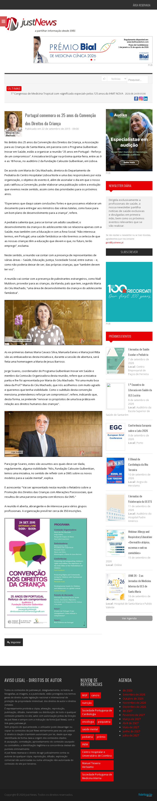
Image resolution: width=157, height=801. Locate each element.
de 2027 (127, 711)
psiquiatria (104, 721)
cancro (95, 695)
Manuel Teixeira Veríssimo (91, 765)
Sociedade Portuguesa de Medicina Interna (97, 776)
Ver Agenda (129, 618)
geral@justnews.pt (114, 242)
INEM (85, 744)
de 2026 (127, 690)
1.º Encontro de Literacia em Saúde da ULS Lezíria (140, 389)
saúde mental (90, 729)
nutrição (87, 703)
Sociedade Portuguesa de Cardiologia (97, 712)
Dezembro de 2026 (134, 707)
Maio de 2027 (131, 727)
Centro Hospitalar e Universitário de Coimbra (97, 753)
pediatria (87, 737)
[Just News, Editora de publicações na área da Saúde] (40, 26)
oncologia (88, 721)
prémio (101, 737)
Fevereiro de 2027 (134, 715)
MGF (84, 695)
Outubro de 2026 (133, 698)
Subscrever (129, 252)
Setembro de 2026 (134, 694)
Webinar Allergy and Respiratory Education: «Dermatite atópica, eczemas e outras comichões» (140, 542)
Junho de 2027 (131, 731)
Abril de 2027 (130, 723)
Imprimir (15, 642)
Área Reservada (141, 5)
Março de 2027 (132, 719)
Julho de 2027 (131, 735)
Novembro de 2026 (134, 702)
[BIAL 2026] (93, 49)
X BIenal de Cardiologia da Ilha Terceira (138, 464)
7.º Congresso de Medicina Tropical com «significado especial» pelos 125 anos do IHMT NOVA (67, 93)
